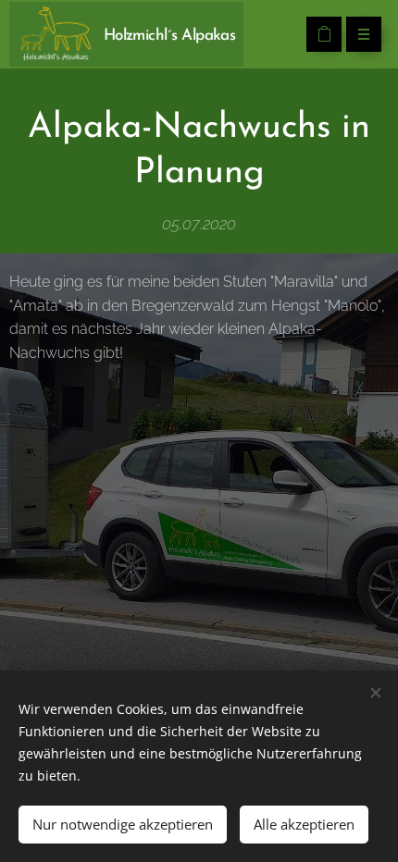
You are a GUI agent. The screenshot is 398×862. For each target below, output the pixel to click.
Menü (363, 34)
